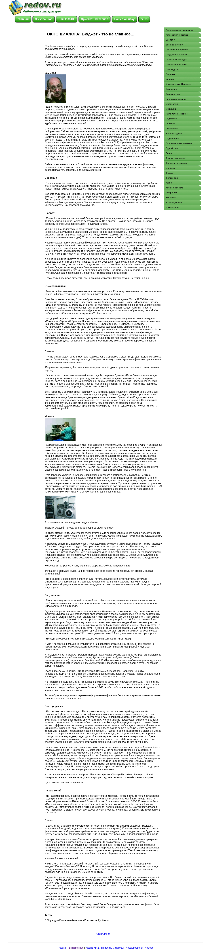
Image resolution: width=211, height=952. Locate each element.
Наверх (149, 947)
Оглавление (103, 934)
